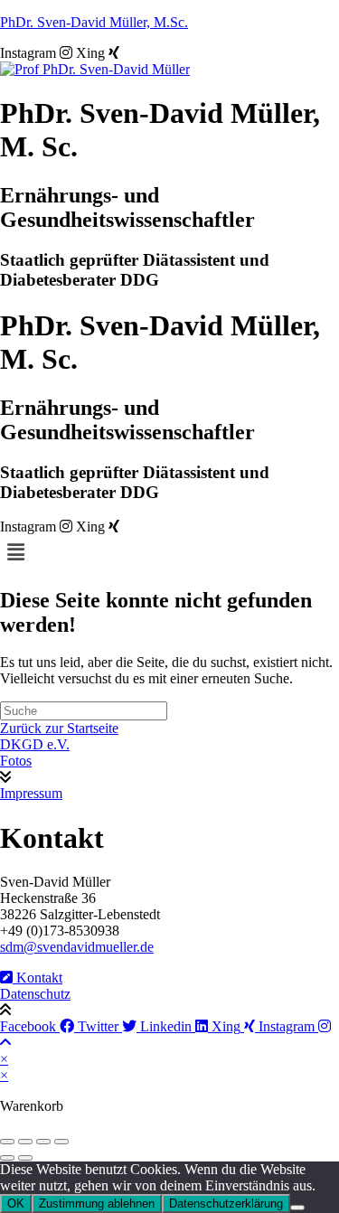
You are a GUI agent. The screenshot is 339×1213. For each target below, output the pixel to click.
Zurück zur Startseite (59, 728)
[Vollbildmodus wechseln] (25, 1141)
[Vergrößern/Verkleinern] (7, 1141)
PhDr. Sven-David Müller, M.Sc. (94, 22)
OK (15, 1203)
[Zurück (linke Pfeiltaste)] (7, 1158)
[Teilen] (43, 1141)
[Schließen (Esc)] (61, 1141)
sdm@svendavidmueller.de (77, 946)
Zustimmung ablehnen (97, 1203)
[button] (169, 552)
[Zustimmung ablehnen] (297, 1207)
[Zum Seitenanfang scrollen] (5, 1042)
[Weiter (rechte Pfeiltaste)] (25, 1158)
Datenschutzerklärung (226, 1203)
